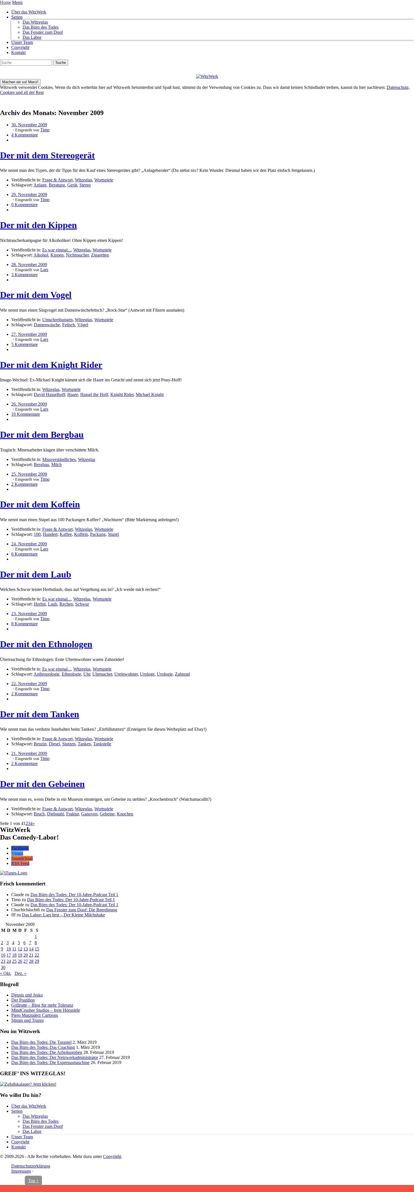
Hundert (50, 534)
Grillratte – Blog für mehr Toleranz (42, 1005)
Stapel (113, 534)
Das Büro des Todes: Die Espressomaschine (50, 1062)
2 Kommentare (24, 484)
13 (25, 948)
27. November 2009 (29, 334)
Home (5, 2)
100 (37, 534)
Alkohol (41, 255)
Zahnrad (182, 674)
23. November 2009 (29, 613)
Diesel (54, 743)
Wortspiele (103, 179)
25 (14, 961)
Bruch (39, 813)
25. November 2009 (29, 474)
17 (8, 955)
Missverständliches (59, 459)
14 (31, 948)
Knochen (125, 813)
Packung (98, 534)
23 (3, 961)
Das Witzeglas (35, 22)
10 (8, 948)
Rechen (66, 604)
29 (37, 961)
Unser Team (22, 42)
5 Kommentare (24, 344)
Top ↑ (33, 1180)
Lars (44, 269)
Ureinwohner (126, 674)
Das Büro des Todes (41, 27)
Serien (17, 17)
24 (8, 961)
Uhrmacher (102, 674)
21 (31, 955)
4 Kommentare (24, 134)
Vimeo (17, 853)
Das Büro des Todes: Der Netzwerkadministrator (54, 1057)
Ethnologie (71, 674)
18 (14, 955)
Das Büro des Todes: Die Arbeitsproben (46, 1052)
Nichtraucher (77, 255)
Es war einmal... (56, 250)
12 (20, 948)
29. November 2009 (29, 194)
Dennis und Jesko (27, 995)
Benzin (40, 743)
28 (31, 961)
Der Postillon (23, 1000)
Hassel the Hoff (94, 394)
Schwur (82, 604)
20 (25, 955)
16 (3, 955)
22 (37, 955)
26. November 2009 (29, 404)
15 (37, 948)
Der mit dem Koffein (40, 504)
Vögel (82, 324)
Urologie (165, 674)
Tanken (84, 743)
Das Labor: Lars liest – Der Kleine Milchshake (63, 914)
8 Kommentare (24, 623)
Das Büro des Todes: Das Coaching (43, 1047)
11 (14, 948)
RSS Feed (20, 863)
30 (3, 967)
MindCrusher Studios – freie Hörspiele (45, 1010)
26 (20, 961)
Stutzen (68, 743)
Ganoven (89, 813)
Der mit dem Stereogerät (47, 155)
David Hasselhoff (49, 394)
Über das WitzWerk (28, 12)
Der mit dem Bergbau (42, 434)
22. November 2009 (29, 683)
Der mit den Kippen (38, 225)
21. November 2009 (29, 753)
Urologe (147, 674)
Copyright (20, 47)
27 (25, 961)
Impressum (21, 1171)
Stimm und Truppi (27, 1020)
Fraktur (72, 813)
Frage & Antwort (57, 179)
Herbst (40, 604)
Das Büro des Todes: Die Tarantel (41, 1042)
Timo (45, 129)
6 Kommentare (24, 554)
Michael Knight (150, 394)
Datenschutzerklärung (30, 1166)
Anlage (40, 185)
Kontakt (18, 52)
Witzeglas (83, 179)
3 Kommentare (24, 274)
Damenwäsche (47, 324)
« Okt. (5, 973)
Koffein (81, 534)
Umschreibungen (57, 319)
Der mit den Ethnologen (46, 644)
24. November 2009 (29, 543)
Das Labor (32, 37)
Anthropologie (46, 674)
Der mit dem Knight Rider (51, 365)
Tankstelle (102, 743)
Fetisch (68, 324)
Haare (72, 394)
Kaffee (66, 534)
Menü (17, 2)
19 (20, 955)
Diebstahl (55, 813)
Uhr (86, 674)
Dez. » (20, 973)
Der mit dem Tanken (39, 714)
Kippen (57, 255)
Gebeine (107, 813)
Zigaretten (100, 255)
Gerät (72, 185)
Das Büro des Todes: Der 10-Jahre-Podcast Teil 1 (74, 894)
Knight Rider (121, 394)
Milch (56, 464)
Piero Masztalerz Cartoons (34, 1015)
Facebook (20, 848)
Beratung (57, 185)
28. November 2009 (29, 264)
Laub (52, 604)
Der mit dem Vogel (36, 295)
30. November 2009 (29, 124)
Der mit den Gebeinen (42, 784)
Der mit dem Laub (35, 574)
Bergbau (41, 464)
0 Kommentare (24, 204)
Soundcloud (22, 858)
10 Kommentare (25, 414)
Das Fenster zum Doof (43, 32)
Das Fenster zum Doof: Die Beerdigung (81, 909)
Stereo (85, 185)
